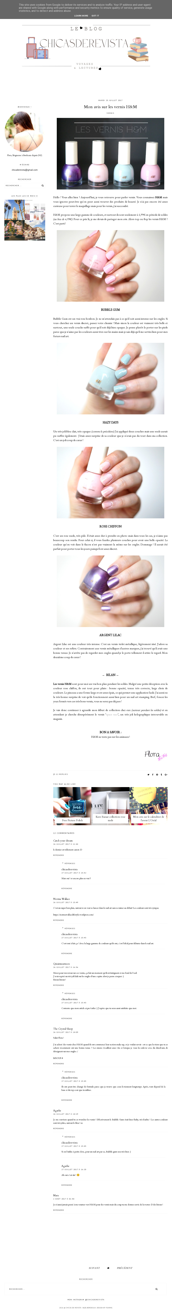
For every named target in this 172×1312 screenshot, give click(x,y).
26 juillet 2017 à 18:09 (65, 1032)
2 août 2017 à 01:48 (63, 1199)
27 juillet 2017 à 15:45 (73, 1081)
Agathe (57, 1110)
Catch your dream (63, 840)
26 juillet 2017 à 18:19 (65, 1114)
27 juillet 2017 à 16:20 (73, 1169)
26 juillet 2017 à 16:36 (65, 967)
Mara (56, 1195)
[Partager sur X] (148, 774)
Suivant (94, 1268)
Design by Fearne (104, 1308)
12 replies (61, 774)
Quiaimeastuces (61, 963)
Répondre (58, 855)
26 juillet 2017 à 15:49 (65, 902)
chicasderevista (69, 869)
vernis (110, 113)
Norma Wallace (61, 899)
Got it (95, 15)
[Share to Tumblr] (161, 774)
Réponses (70, 863)
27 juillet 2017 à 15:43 (73, 938)
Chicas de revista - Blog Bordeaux (81, 1308)
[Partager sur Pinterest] (157, 774)
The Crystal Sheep (63, 1028)
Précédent (124, 1268)
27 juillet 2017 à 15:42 (73, 873)
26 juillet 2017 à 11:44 (65, 844)
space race (112, 714)
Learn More (81, 15)
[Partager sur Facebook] (153, 774)
